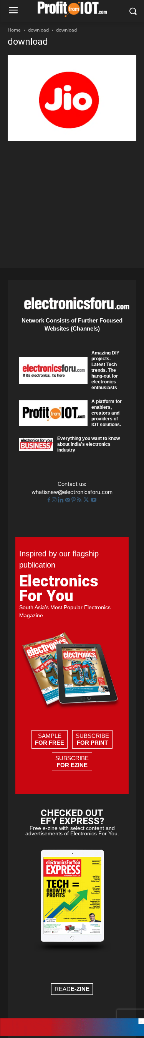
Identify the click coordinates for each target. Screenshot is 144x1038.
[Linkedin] (61, 500)
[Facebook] (50, 500)
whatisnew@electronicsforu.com (72, 492)
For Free (49, 742)
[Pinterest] (74, 500)
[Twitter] (87, 500)
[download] (72, 139)
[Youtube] (93, 500)
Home (14, 30)
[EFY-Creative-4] (72, 1034)
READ (72, 989)
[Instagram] (55, 500)
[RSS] (80, 500)
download (38, 30)
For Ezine (72, 765)
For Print (92, 742)
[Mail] (68, 500)
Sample (49, 739)
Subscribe (92, 739)
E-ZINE (80, 989)
